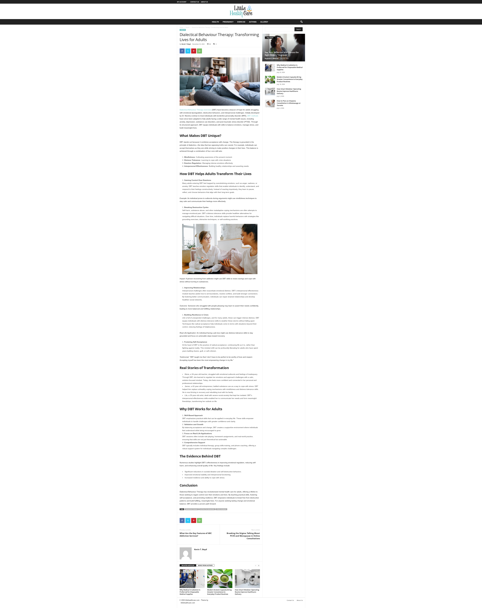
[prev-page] (255, 565)
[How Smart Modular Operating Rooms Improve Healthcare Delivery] (247, 578)
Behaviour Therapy (192, 509)
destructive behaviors (207, 509)
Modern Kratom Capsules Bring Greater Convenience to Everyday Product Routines (219, 592)
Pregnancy (228, 22)
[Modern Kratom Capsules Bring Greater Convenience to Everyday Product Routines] (219, 578)
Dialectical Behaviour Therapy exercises (195, 110)
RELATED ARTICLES (188, 565)
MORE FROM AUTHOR (205, 565)
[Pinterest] (193, 50)
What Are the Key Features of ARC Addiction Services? (196, 534)
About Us (204, 2)
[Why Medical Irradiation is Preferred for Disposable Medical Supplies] (192, 578)
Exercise (241, 22)
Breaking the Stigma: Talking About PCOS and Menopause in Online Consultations (243, 536)
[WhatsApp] (199, 50)
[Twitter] (187, 50)
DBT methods (252, 116)
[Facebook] (182, 50)
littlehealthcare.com (188, 603)
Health (215, 22)
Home (181, 27)
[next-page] (258, 565)
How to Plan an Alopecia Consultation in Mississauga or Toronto (289, 103)
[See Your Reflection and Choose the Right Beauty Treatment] (283, 47)
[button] (301, 22)
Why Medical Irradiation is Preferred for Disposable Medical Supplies (190, 592)
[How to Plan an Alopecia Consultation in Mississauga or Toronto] (270, 103)
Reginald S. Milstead (271, 58)
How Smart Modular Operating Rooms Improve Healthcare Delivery (247, 592)
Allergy (264, 22)
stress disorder (221, 509)
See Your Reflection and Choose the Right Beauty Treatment (282, 53)
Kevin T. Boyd (186, 44)
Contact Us (194, 2)
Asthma (253, 22)
